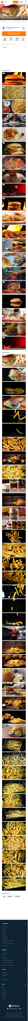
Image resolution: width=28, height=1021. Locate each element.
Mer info (4, 46)
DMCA (3, 983)
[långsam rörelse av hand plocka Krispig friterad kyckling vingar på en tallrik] (13, 217)
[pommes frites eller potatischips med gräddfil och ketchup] (13, 106)
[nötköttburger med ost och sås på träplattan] (13, 758)
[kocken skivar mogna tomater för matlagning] (13, 287)
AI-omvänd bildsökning (7, 968)
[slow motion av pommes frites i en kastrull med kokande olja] (13, 92)
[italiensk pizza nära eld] (13, 231)
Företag (3, 961)
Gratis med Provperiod (14, 33)
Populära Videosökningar (7, 992)
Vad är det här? (14, 44)
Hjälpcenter (4, 1000)
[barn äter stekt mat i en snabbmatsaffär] (13, 314)
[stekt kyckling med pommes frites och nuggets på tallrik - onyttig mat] (13, 134)
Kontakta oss (5, 1002)
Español (4, 1017)
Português (4, 1019)
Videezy (3, 959)
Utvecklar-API (5, 966)
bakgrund (10, 923)
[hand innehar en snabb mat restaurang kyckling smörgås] (13, 374)
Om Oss (4, 1005)
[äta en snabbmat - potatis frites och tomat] (13, 259)
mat (4, 923)
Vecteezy (4, 956)
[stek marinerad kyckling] (13, 161)
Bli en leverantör (5, 1007)
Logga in (21, 2)
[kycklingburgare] (13, 147)
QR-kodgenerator (6, 973)
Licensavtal (4, 980)
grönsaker (17, 923)
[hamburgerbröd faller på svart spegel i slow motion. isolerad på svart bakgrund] (13, 301)
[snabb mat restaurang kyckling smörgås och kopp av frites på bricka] (13, 360)
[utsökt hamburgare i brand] (13, 203)
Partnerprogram (5, 985)
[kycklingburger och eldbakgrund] (13, 78)
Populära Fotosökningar (7, 990)
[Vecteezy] (2, 2)
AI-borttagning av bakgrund (8, 970)
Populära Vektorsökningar (7, 987)
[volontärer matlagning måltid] (13, 273)
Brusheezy (4, 954)
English (3, 1015)
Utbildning (4, 963)
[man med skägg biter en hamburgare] (13, 175)
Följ (23, 28)
